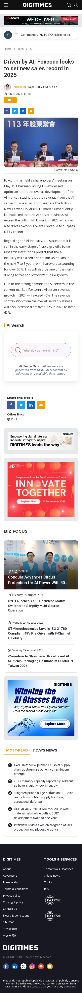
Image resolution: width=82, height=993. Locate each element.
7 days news (52, 875)
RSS (46, 889)
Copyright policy (13, 902)
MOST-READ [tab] (17, 750)
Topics (48, 882)
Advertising (10, 875)
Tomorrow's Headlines (58, 869)
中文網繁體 (10, 929)
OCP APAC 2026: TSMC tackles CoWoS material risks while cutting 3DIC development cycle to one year (41, 813)
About (7, 869)
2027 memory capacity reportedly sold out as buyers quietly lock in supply (43, 783)
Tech (21, 48)
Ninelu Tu (20, 87)
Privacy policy (11, 895)
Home (8, 48)
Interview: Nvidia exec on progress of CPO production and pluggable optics (43, 827)
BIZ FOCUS (15, 531)
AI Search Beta (29, 366)
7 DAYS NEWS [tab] (44, 750)
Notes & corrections (16, 915)
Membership (11, 882)
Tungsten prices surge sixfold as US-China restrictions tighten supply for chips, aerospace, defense (43, 797)
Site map (8, 922)
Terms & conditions (15, 889)
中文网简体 (10, 935)
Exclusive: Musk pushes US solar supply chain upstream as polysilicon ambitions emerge (42, 769)
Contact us (10, 909)
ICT (32, 48)
